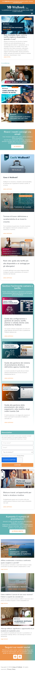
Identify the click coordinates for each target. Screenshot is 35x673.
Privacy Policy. (20, 455)
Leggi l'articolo (7, 189)
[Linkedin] (20, 657)
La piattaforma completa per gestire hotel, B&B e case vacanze (17, 10)
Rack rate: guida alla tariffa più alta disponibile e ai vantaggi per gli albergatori (16, 263)
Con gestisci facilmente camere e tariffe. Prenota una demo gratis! (17, 2)
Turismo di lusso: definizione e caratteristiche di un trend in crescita (15, 219)
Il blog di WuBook (17, 667)
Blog (27, 8)
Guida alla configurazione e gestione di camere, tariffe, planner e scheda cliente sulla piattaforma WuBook (16, 322)
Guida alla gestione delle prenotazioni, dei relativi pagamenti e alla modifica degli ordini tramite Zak (17, 408)
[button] (32, 13)
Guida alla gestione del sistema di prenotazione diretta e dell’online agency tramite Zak (17, 365)
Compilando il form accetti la (13, 455)
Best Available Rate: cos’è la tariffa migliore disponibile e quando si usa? (15, 37)
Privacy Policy (11, 669)
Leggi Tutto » (7, 57)
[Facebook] (15, 657)
